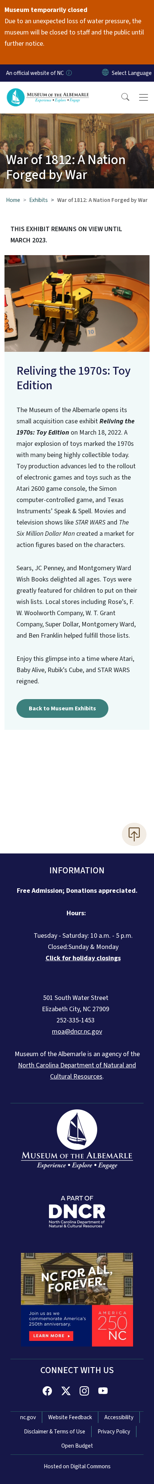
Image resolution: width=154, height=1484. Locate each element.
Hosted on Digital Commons (77, 1466)
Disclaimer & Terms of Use (54, 1431)
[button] (120, 97)
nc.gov (28, 1417)
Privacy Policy (114, 1431)
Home (13, 200)
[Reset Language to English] (105, 73)
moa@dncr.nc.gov (77, 1031)
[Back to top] (134, 834)
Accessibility (118, 1417)
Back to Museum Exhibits (62, 708)
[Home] (48, 90)
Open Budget (77, 1446)
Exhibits (38, 200)
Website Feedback (70, 1417)
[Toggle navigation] (143, 97)
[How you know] (68, 73)
